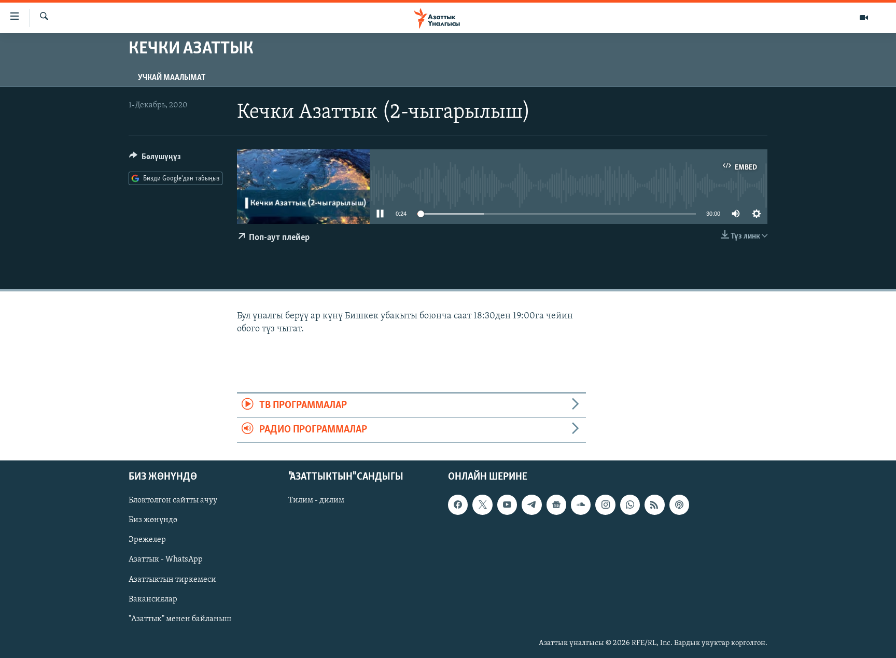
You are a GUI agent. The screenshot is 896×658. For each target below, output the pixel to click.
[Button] (155, 159)
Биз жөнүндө (153, 520)
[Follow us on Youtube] (507, 504)
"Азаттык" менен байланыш (180, 618)
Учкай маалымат (171, 78)
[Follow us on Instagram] (605, 504)
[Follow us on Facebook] (458, 504)
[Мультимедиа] (863, 17)
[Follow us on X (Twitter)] (482, 504)
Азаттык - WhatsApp (166, 559)
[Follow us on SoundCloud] (581, 504)
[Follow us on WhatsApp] (630, 504)
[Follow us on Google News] (556, 504)
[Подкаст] (679, 504)
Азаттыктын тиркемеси (172, 579)
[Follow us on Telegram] (531, 504)
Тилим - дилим (316, 500)
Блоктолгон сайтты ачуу (173, 500)
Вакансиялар (153, 599)
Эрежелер (147, 540)
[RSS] (654, 504)
